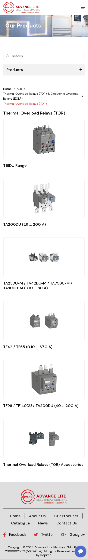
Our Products (66, 515)
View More (44, 139)
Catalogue (20, 523)
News (43, 523)
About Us (37, 515)
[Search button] (7, 56)
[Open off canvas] (83, 7)
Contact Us (66, 523)
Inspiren (45, 555)
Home (15, 515)
